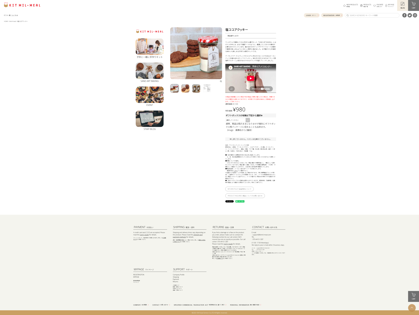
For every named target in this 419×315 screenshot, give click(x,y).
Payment (176, 279)
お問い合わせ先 (264, 227)
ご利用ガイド (220, 258)
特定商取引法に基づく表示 (216, 305)
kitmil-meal (12, 21)
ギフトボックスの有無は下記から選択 (244, 115)
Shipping (176, 277)
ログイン (314, 15)
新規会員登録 (136, 280)
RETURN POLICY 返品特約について (239, 189)
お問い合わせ (164, 305)
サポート (183, 269)
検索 (348, 15)
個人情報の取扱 (254, 305)
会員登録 (338, 15)
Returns (175, 282)
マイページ (144, 269)
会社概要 (144, 305)
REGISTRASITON (138, 275)
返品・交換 (223, 227)
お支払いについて (177, 288)
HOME (6, 21)
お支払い (144, 227)
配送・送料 (183, 227)
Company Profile (178, 275)
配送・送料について (178, 287)
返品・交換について (178, 290)
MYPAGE (136, 277)
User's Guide (144, 235)
